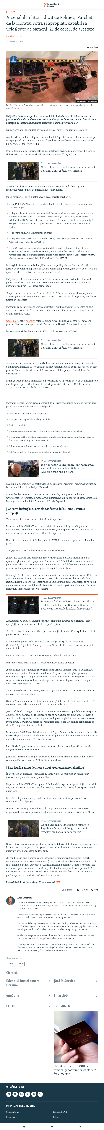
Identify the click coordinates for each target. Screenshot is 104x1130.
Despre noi (11, 1117)
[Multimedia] (52, 1126)
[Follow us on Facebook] (8, 1094)
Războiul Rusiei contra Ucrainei (23, 983)
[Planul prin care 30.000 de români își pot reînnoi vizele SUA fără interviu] (76, 1037)
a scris (46, 732)
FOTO (10, 1006)
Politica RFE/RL (60, 1112)
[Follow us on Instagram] (21, 1094)
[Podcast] (24, 1126)
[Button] (92, 47)
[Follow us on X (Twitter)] (40, 1094)
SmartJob (61, 996)
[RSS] (27, 1094)
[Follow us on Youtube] (15, 1094)
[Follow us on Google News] (33, 1094)
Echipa (56, 1117)
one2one (12, 996)
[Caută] (80, 1126)
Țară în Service (64, 981)
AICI (58, 882)
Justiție (10, 12)
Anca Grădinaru (13, 36)
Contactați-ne (12, 1112)
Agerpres (30, 321)
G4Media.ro (12, 321)
